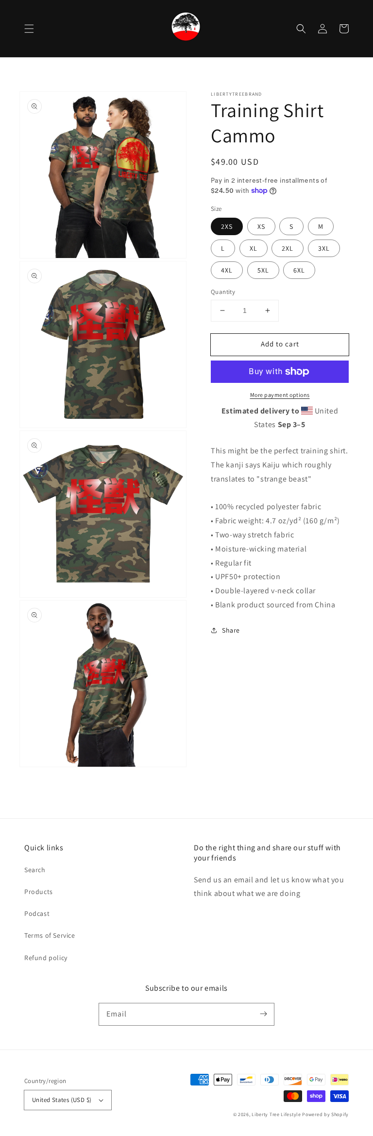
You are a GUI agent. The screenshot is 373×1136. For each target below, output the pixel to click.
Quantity (223, 292)
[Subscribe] (263, 1014)
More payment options (280, 394)
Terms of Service (49, 935)
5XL (263, 270)
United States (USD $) (61, 1100)
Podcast (37, 913)
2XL (287, 248)
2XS (227, 226)
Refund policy (46, 957)
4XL (227, 270)
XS (261, 226)
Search (35, 869)
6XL (299, 270)
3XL (324, 248)
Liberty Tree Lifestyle (276, 1114)
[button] (29, 28)
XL (253, 248)
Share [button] (231, 630)
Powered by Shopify (325, 1114)
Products (38, 891)
